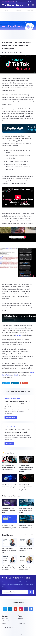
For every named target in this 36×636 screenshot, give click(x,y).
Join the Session (11, 417)
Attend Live (9, 443)
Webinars (30, 10)
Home (6, 10)
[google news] (31, 609)
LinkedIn (16, 375)
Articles (32, 535)
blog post (18, 335)
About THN (5, 618)
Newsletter (18, 10)
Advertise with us (6, 621)
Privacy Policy (21, 623)
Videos (25, 535)
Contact (4, 623)
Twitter (8, 375)
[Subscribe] (30, 592)
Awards (20, 621)
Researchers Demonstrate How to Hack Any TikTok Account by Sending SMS (17, 45)
